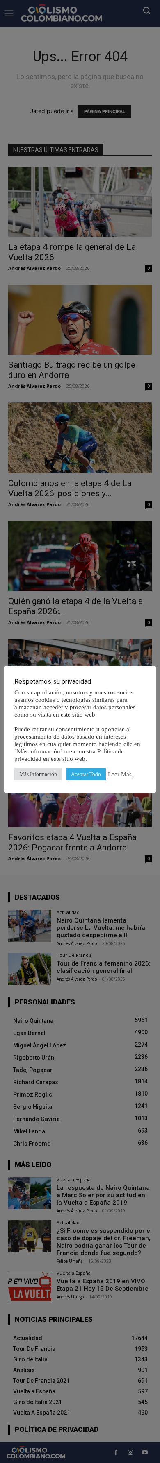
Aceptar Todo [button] (86, 774)
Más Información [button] (38, 774)
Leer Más (120, 774)
